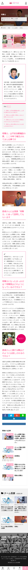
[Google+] (17, 415)
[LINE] (23, 415)
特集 (9, 27)
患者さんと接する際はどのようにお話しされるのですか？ (14, 125)
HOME (4, 27)
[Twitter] (11, 415)
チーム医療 (15, 18)
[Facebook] (5, 415)
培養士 (21, 27)
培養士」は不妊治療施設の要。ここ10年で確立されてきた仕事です (14, 111)
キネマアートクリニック (11, 20)
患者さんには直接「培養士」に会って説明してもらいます (14, 116)
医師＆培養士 (19, 475)
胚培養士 (17, 456)
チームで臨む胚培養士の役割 (20, 448)
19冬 (4, 20)
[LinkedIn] (14, 418)
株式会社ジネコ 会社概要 (14, 562)
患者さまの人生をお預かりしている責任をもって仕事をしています (20, 467)
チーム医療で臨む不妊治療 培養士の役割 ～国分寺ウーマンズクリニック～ (20, 438)
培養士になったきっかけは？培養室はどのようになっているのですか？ (14, 120)
